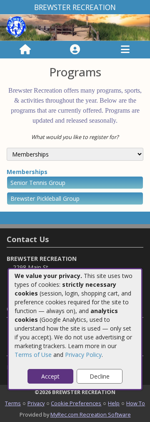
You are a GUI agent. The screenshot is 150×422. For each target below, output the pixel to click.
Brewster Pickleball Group (45, 198)
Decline (100, 376)
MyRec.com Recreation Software (90, 414)
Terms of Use (33, 355)
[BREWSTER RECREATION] (75, 27)
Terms (13, 403)
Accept (50, 376)
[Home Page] (25, 49)
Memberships (27, 172)
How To (135, 403)
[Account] (75, 49)
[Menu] (125, 49)
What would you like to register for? (75, 137)
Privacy (36, 403)
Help (114, 403)
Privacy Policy (83, 355)
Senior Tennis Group (37, 183)
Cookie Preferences (76, 403)
